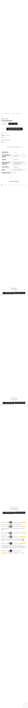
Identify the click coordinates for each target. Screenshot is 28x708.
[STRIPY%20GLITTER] (5, 140)
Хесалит (16, 159)
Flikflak (4, 137)
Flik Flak (5, 141)
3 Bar (15, 172)
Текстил (16, 156)
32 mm (15, 152)
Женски (20, 170)
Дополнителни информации (14, 147)
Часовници (13, 113)
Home (2, 113)
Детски (15, 170)
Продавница (6, 113)
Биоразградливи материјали (18, 163)
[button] (8, 293)
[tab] (14, 147)
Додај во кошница (14, 129)
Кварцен (16, 167)
